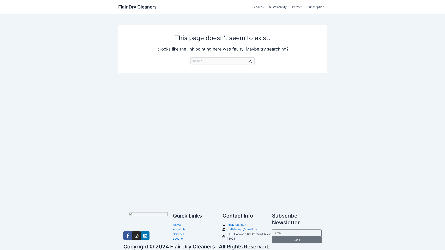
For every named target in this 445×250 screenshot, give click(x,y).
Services (258, 7)
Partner (297, 7)
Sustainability (278, 7)
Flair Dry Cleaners (137, 7)
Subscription (316, 7)
